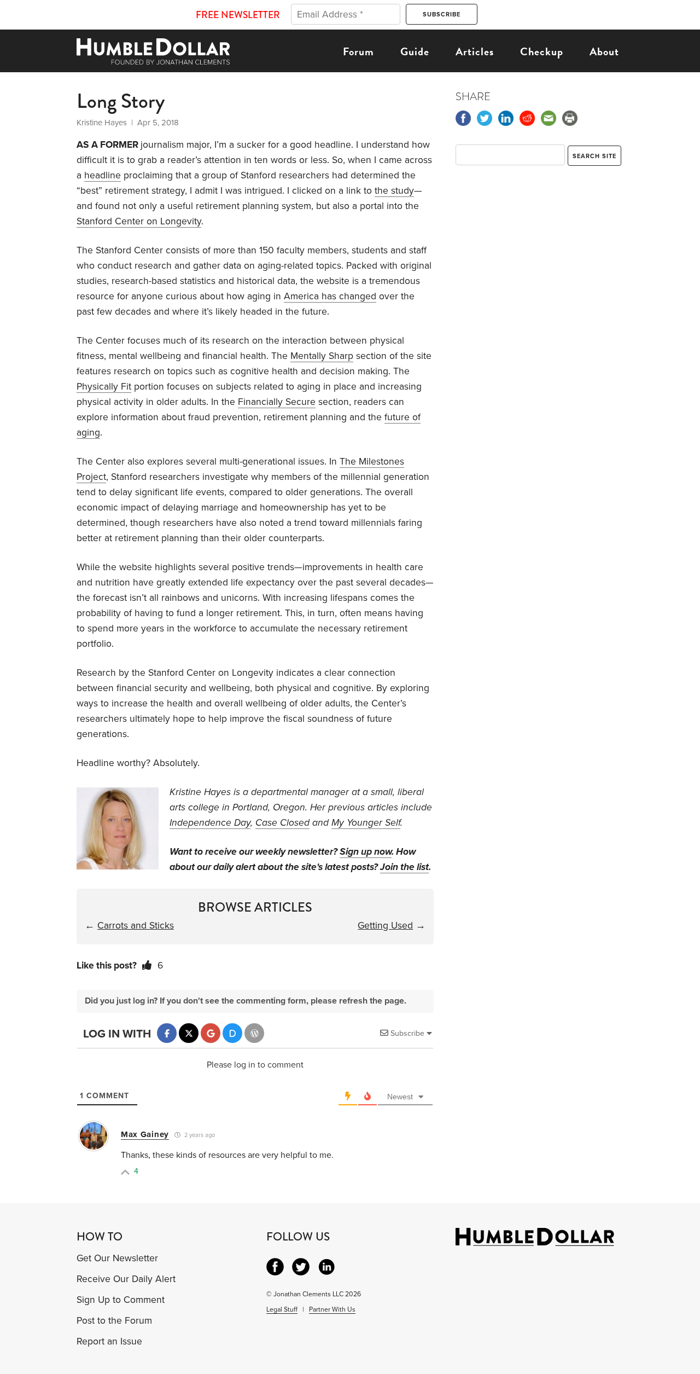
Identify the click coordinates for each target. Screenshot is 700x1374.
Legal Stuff (282, 1309)
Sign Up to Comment (121, 1300)
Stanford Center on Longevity (139, 221)
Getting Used (385, 925)
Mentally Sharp (321, 356)
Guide (414, 51)
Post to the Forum (114, 1320)
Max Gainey (145, 1134)
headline (102, 175)
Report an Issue (109, 1341)
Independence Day (210, 822)
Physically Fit (104, 386)
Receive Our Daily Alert (126, 1279)
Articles (475, 51)
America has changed (330, 296)
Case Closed (282, 822)
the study (394, 190)
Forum (358, 51)
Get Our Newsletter (117, 1258)
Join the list (404, 867)
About (604, 51)
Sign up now (366, 851)
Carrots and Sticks (135, 925)
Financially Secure (277, 402)
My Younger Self (365, 822)
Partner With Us (332, 1309)
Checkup (541, 51)
